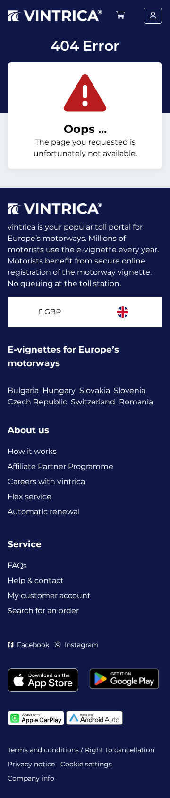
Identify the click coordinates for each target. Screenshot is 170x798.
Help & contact (36, 580)
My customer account (49, 595)
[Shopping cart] (120, 15)
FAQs (17, 565)
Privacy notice (31, 764)
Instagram (81, 645)
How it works (32, 451)
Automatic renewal (44, 511)
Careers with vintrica (46, 481)
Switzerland (93, 401)
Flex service (29, 496)
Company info (31, 778)
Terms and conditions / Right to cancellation (81, 750)
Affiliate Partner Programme (60, 466)
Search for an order (43, 610)
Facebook (33, 645)
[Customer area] (153, 16)
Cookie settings (86, 764)
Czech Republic (37, 401)
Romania (136, 401)
